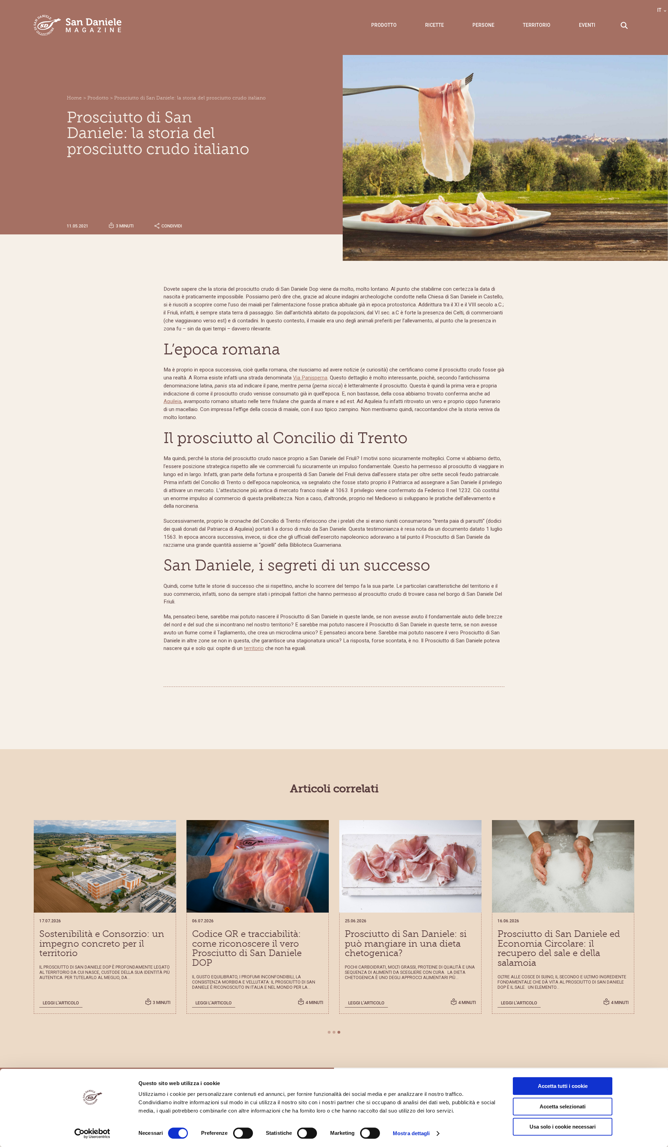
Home (74, 98)
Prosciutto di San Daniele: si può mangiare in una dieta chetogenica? (406, 943)
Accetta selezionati (563, 1106)
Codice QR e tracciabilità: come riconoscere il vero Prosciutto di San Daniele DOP (247, 948)
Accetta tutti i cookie (563, 1086)
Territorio (536, 25)
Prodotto (384, 25)
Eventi (587, 25)
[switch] (243, 1133)
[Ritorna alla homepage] (77, 25)
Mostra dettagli (411, 1133)
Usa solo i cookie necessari (563, 1127)
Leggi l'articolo (61, 1002)
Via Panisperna (310, 378)
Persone (483, 25)
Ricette (434, 25)
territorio (254, 648)
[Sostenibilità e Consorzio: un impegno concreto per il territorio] (105, 866)
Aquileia (172, 401)
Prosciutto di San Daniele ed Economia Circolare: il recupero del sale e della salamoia (559, 948)
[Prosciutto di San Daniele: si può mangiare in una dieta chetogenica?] (410, 866)
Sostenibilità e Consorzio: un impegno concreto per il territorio (101, 943)
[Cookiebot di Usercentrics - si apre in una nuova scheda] (92, 1133)
